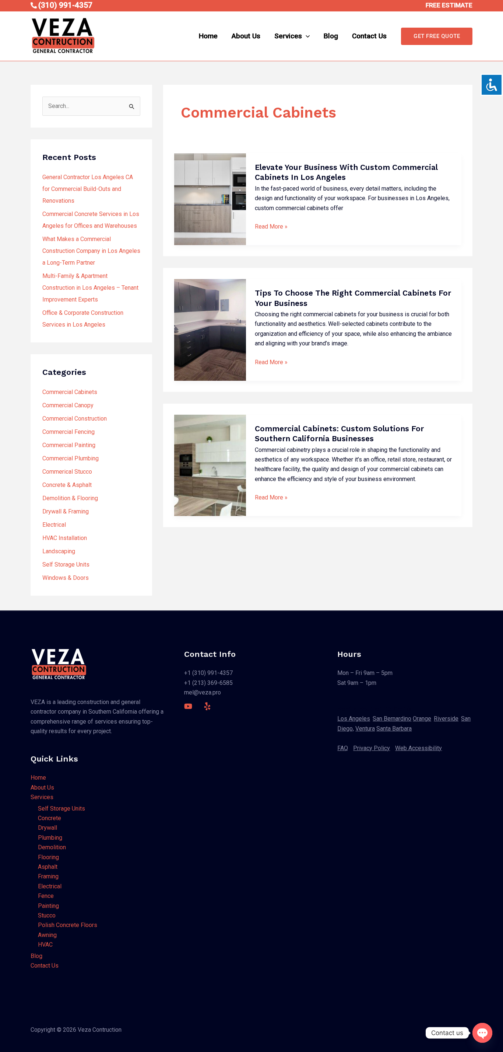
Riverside (446, 718)
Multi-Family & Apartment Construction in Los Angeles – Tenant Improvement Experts (90, 287)
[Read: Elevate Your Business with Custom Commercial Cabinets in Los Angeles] (210, 199)
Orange (422, 718)
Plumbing (50, 837)
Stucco (47, 915)
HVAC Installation (64, 537)
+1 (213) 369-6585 (208, 682)
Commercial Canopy (68, 405)
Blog (331, 36)
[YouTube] (188, 706)
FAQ (342, 748)
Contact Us (369, 36)
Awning (47, 934)
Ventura (365, 728)
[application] (306, 36)
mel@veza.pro (202, 692)
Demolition (52, 847)
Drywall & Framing (65, 511)
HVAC (45, 944)
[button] (436, 36)
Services (288, 36)
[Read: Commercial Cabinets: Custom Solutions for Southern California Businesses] (210, 465)
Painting (48, 905)
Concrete (49, 818)
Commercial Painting (68, 445)
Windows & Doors (65, 577)
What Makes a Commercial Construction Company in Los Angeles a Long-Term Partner (91, 251)
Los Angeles (353, 718)
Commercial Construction (74, 418)
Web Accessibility (418, 748)
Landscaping (58, 551)
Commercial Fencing (68, 431)
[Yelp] (207, 706)
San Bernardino (392, 718)
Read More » (271, 226)
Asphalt (47, 866)
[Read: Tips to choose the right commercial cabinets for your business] (210, 330)
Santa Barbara (394, 728)
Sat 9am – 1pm (356, 682)
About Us (246, 36)
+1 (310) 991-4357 (208, 672)
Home (208, 36)
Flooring (48, 857)
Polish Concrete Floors (67, 925)
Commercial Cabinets (69, 392)
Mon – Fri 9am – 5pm (365, 672)
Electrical (54, 524)
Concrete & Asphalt (67, 484)
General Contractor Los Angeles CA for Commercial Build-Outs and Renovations (87, 189)
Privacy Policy (371, 748)
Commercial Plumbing (70, 458)
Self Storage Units (65, 564)
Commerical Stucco (67, 471)
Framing (48, 876)
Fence (46, 895)
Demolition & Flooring (70, 498)
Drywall (47, 827)
